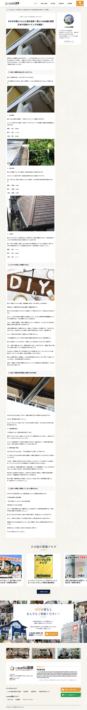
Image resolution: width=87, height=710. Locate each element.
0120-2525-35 (37, 633)
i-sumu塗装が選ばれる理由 (14, 691)
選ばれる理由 (44, 3)
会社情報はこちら (69, 41)
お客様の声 (61, 3)
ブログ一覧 (10, 699)
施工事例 (53, 3)
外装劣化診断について (44, 691)
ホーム (35, 3)
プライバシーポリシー (28, 699)
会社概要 (69, 3)
